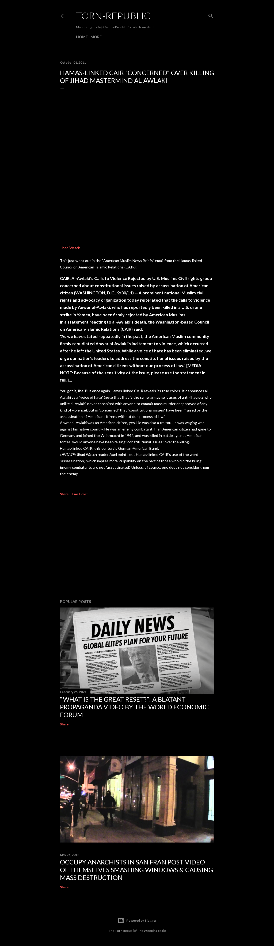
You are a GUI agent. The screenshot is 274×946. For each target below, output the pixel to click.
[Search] (211, 15)
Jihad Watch (70, 247)
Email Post (80, 494)
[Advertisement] (137, 548)
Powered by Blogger (141, 920)
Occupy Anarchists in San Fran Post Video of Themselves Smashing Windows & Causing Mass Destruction (136, 869)
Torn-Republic (113, 15)
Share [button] (64, 494)
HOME (82, 36)
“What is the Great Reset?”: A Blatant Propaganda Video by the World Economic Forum (134, 706)
